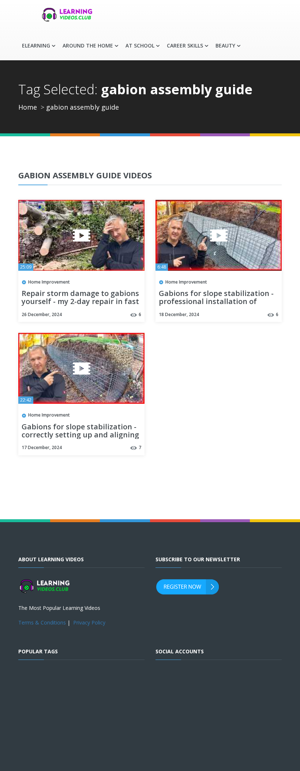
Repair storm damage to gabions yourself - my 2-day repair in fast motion (80, 301)
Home (27, 107)
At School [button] (139, 45)
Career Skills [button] (185, 45)
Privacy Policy (89, 622)
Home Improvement (49, 282)
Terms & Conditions (42, 622)
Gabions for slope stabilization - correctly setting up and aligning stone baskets (80, 435)
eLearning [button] (36, 45)
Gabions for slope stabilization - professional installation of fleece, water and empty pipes (216, 301)
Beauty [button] (225, 45)
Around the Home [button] (88, 45)
